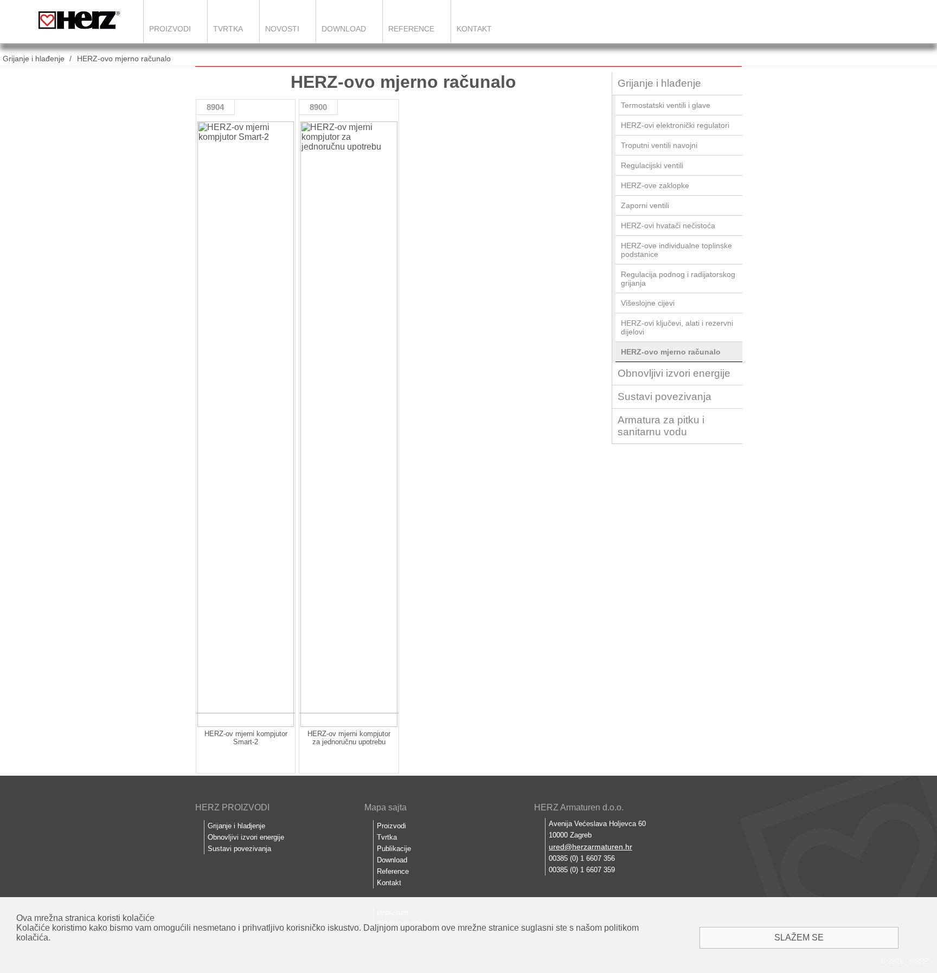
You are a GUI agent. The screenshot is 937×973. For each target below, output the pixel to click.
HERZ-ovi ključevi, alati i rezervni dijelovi (677, 327)
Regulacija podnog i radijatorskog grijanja (678, 278)
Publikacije (394, 849)
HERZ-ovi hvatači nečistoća (668, 225)
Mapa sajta (385, 807)
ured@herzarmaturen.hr (590, 846)
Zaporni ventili (645, 205)
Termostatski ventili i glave (665, 105)
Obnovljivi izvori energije (674, 373)
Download (344, 28)
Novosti (282, 28)
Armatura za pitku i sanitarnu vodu (661, 425)
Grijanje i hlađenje (34, 58)
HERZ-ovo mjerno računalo (124, 58)
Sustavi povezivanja (664, 396)
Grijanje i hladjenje (236, 826)
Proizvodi (170, 28)
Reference (411, 28)
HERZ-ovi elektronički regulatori (675, 125)
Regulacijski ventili (652, 165)
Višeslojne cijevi (648, 303)
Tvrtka (228, 28)
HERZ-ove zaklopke (655, 185)
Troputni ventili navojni (659, 145)
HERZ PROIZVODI (232, 807)
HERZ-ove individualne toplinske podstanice (676, 250)
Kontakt (474, 28)
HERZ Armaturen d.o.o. (579, 807)
